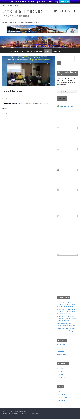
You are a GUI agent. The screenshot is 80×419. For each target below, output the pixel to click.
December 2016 (62, 354)
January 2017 (61, 351)
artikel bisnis (61, 371)
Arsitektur (60, 368)
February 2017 (61, 348)
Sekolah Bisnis (61, 377)
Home (10, 51)
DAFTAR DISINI (64, 2)
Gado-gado (38, 51)
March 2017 (61, 345)
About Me (56, 51)
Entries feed (61, 394)
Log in (59, 391)
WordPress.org (62, 400)
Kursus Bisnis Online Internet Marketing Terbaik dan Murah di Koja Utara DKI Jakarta (67, 311)
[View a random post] (76, 50)
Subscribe (62, 98)
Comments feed (62, 397)
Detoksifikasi (27, 51)
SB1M (16, 51)
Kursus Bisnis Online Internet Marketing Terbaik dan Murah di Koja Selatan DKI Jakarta (67, 304)
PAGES (47, 51)
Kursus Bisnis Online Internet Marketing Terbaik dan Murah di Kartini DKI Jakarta (67, 319)
